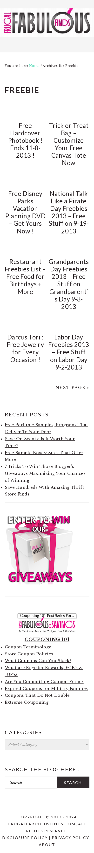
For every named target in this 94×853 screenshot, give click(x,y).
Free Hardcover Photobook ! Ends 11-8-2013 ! (25, 140)
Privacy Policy (70, 837)
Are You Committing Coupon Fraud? (44, 681)
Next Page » (72, 387)
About (47, 844)
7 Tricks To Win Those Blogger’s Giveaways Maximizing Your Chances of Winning (45, 473)
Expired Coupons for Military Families (46, 688)
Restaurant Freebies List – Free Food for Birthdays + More (25, 276)
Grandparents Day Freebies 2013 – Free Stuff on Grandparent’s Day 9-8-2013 (69, 284)
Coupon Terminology (28, 647)
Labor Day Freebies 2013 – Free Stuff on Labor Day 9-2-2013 (68, 352)
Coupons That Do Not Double (37, 695)
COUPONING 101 (47, 639)
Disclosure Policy (25, 837)
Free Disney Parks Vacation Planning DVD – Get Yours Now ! (25, 212)
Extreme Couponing (26, 702)
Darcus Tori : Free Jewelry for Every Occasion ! (25, 348)
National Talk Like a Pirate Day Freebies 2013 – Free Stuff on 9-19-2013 (69, 212)
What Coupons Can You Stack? (38, 660)
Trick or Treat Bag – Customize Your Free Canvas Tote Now (68, 144)
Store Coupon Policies (29, 654)
